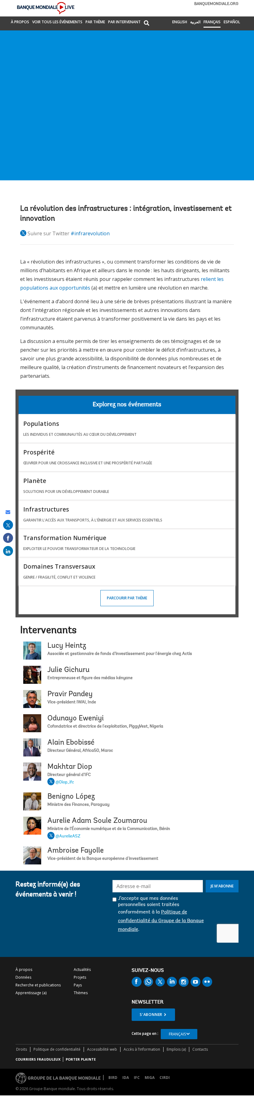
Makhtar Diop (69, 767)
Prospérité (39, 452)
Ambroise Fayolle (75, 851)
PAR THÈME (95, 22)
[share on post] (8, 525)
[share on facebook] (8, 538)
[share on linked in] (8, 551)
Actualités (82, 969)
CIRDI (165, 1077)
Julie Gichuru (68, 670)
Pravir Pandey (70, 694)
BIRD (112, 1077)
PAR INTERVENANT (124, 22)
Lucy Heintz (66, 646)
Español (232, 22)
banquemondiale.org (216, 4)
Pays (78, 985)
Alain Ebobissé (70, 742)
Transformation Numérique (64, 538)
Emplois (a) (176, 1049)
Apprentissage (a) (30, 992)
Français (212, 22)
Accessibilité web (102, 1049)
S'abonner (151, 1014)
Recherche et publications (38, 985)
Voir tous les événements (57, 22)
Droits (21, 1049)
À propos (20, 22)
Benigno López (71, 797)
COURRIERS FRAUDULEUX (37, 1059)
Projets (80, 977)
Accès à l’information (142, 1049)
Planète (34, 480)
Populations (41, 423)
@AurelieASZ (67, 836)
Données (23, 977)
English (179, 22)
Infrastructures (46, 509)
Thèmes (81, 992)
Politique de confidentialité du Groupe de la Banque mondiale (161, 921)
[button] (146, 23)
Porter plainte (81, 1059)
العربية (195, 22)
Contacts (200, 1049)
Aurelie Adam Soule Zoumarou (97, 821)
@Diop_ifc (64, 782)
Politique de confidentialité (57, 1049)
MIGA (150, 1077)
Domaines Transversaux (59, 566)
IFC (137, 1077)
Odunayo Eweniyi (75, 718)
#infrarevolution (90, 233)
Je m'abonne (222, 886)
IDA (125, 1077)
